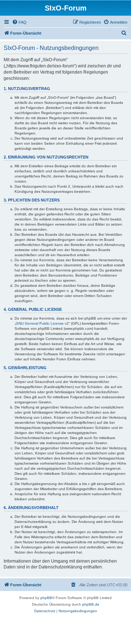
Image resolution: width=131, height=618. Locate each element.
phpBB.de (90, 604)
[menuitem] (19, 22)
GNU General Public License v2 (42, 323)
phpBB (46, 598)
